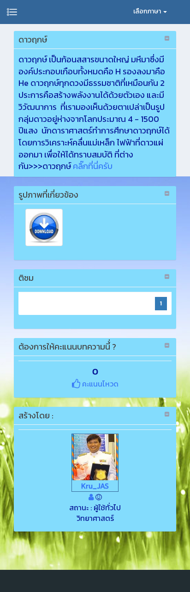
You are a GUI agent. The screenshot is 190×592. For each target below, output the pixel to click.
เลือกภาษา (147, 11)
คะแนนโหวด (99, 383)
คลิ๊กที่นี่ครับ (93, 166)
